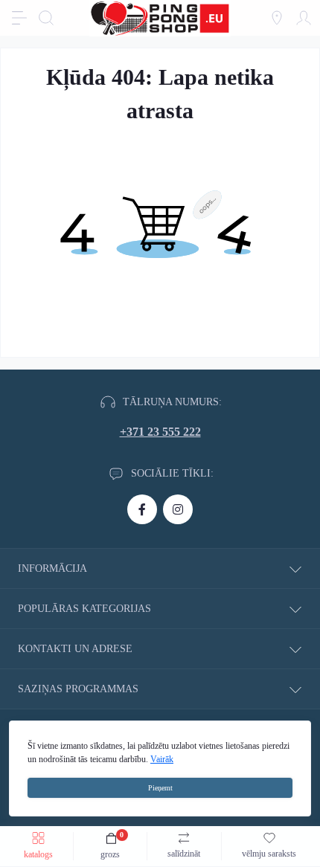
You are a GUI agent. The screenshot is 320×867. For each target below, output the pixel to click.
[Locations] (276, 17)
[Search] (46, 17)
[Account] (303, 17)
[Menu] (19, 17)
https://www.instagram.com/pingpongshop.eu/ (178, 509)
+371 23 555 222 (160, 431)
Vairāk (161, 759)
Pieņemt (160, 788)
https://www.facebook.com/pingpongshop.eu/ (142, 509)
